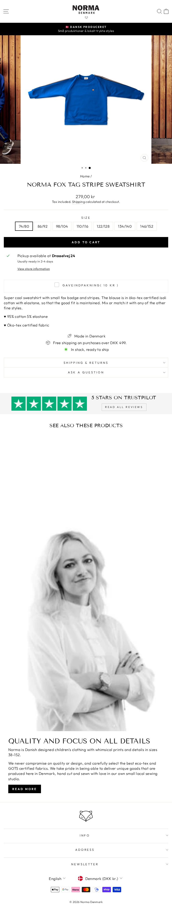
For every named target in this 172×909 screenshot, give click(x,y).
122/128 (103, 226)
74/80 (24, 226)
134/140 (125, 226)
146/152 (146, 226)
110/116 (82, 226)
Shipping (78, 202)
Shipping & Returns (86, 362)
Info (85, 835)
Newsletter (85, 864)
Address (85, 849)
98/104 (62, 226)
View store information (33, 268)
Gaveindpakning (90, 285)
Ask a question (86, 372)
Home (85, 176)
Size (86, 217)
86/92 (42, 226)
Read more (24, 789)
